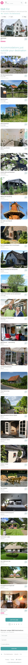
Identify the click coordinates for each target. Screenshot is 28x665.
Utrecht (6, 13)
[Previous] (2, 28)
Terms (12, 659)
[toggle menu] (25, 2)
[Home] (1, 654)
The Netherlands (14, 13)
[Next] (25, 28)
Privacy (7, 659)
